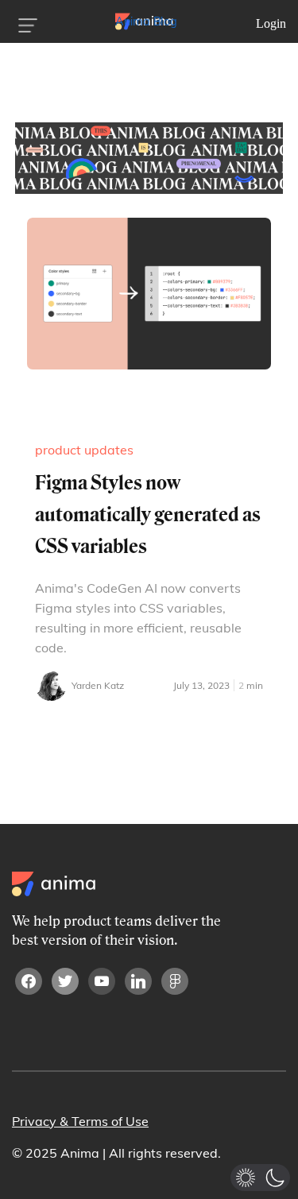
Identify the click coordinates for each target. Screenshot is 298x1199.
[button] (260, 1177)
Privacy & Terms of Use (80, 1121)
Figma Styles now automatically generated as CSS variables (148, 514)
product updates (84, 450)
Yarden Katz (98, 685)
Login (271, 23)
